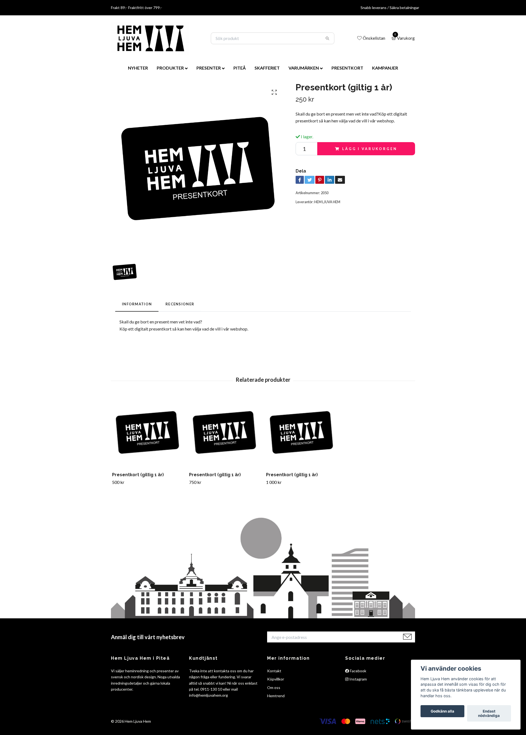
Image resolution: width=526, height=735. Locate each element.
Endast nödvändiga (489, 713)
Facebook (357, 670)
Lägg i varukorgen (369, 149)
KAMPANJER (385, 67)
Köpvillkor (275, 679)
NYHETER (138, 67)
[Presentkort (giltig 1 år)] (147, 432)
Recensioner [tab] (179, 304)
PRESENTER (208, 67)
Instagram (357, 679)
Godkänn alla (442, 711)
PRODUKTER (170, 67)
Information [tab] (137, 304)
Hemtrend (276, 695)
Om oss (273, 687)
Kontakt (274, 670)
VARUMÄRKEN (303, 67)
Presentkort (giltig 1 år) (138, 474)
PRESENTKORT (347, 67)
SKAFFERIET (267, 67)
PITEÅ (239, 67)
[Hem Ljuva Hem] (150, 38)
